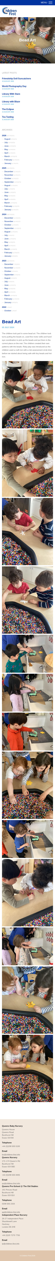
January (11, 163)
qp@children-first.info (11, 1212)
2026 (8, 135)
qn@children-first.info (11, 1183)
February (11, 160)
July (9, 142)
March (10, 156)
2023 (8, 261)
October (11, 178)
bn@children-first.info (11, 1155)
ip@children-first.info (10, 1244)
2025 (8, 168)
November (12, 175)
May (9, 149)
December (12, 171)
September (12, 182)
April (9, 153)
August (10, 139)
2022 (7, 307)
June (10, 146)
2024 (8, 214)
